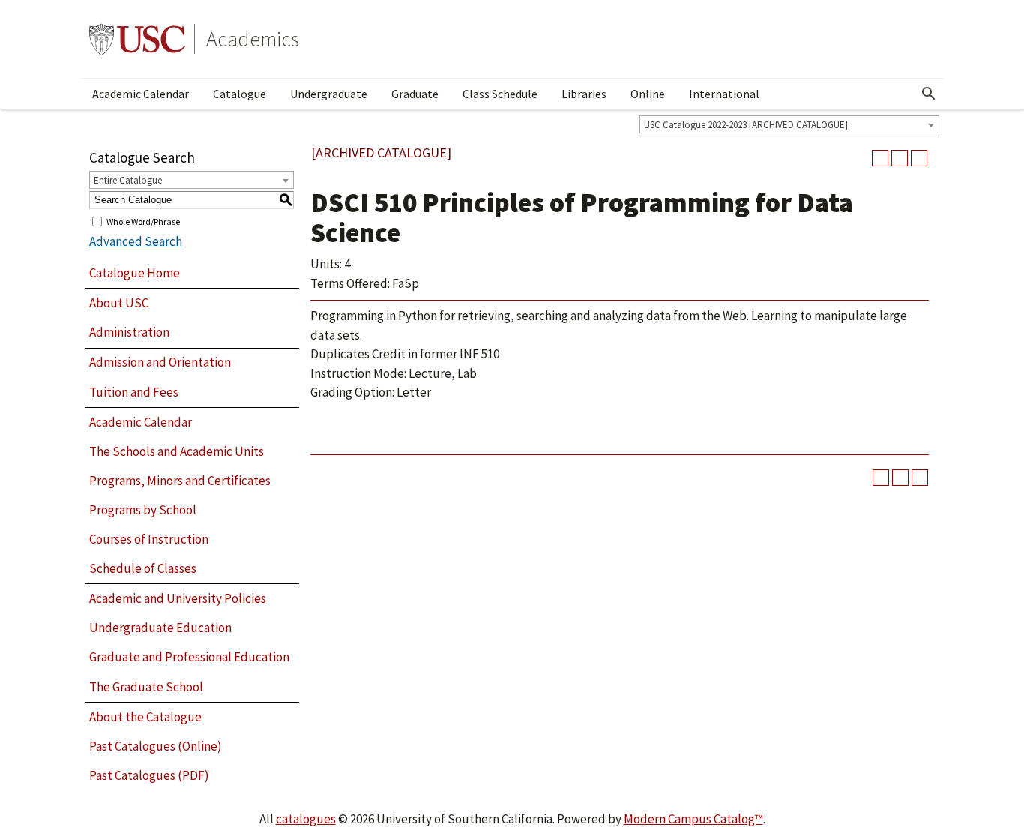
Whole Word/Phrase (143, 220)
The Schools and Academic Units (176, 451)
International (724, 93)
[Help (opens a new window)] (919, 158)
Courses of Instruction (148, 539)
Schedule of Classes (142, 568)
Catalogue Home (134, 273)
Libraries (583, 93)
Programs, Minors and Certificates (180, 480)
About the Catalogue (145, 717)
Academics (252, 38)
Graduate (415, 93)
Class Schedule (500, 93)
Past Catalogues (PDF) (149, 775)
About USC (118, 303)
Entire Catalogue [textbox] (128, 180)
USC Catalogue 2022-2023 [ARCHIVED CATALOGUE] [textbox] (746, 124)
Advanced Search (135, 241)
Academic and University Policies (177, 598)
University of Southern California (137, 38)
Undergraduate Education (160, 627)
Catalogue (239, 93)
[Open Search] (929, 94)
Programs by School (142, 510)
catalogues (306, 819)
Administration (129, 332)
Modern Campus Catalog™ (693, 819)
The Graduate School (146, 687)
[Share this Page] (880, 158)
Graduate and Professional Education (189, 657)
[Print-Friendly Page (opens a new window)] (899, 158)
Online (647, 93)
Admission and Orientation (160, 362)
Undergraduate (328, 93)
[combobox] (789, 124)
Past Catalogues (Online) (155, 746)
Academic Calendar (140, 93)
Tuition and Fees (133, 392)
